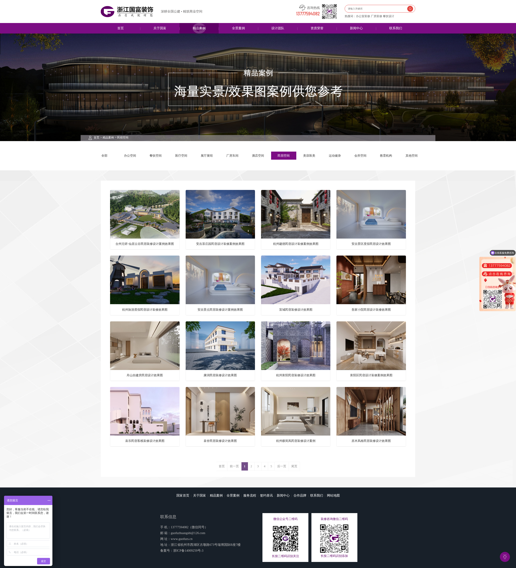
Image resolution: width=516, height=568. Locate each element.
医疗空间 (181, 155)
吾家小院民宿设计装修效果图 (371, 309)
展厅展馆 (207, 155)
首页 (120, 28)
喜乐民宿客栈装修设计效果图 (144, 440)
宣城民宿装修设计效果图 (295, 309)
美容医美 (309, 155)
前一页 (234, 466)
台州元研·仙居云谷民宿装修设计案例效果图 (144, 243)
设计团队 (277, 28)
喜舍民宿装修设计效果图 (220, 440)
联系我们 (395, 28)
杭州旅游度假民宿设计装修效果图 (144, 309)
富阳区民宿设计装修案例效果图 (371, 375)
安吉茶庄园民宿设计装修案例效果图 (220, 243)
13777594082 (308, 14)
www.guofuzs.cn (181, 539)
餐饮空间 (156, 155)
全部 (104, 155)
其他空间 (412, 155)
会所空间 (360, 155)
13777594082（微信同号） (189, 527)
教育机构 (386, 155)
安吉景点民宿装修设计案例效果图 (220, 309)
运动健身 (335, 155)
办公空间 (130, 155)
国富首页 (182, 495)
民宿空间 (122, 137)
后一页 (281, 466)
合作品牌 (299, 495)
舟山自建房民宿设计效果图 (145, 375)
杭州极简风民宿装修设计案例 (295, 440)
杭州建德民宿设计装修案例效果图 (295, 243)
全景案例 (238, 28)
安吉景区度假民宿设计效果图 (371, 243)
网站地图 (333, 495)
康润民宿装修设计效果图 (220, 375)
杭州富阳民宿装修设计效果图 (295, 375)
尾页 (294, 466)
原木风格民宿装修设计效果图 (371, 440)
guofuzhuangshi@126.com (188, 533)
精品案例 (199, 28)
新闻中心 (356, 28)
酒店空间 (258, 155)
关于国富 (159, 28)
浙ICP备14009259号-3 (188, 550)
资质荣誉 (317, 28)
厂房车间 (232, 155)
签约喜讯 (266, 495)
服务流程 (249, 495)
